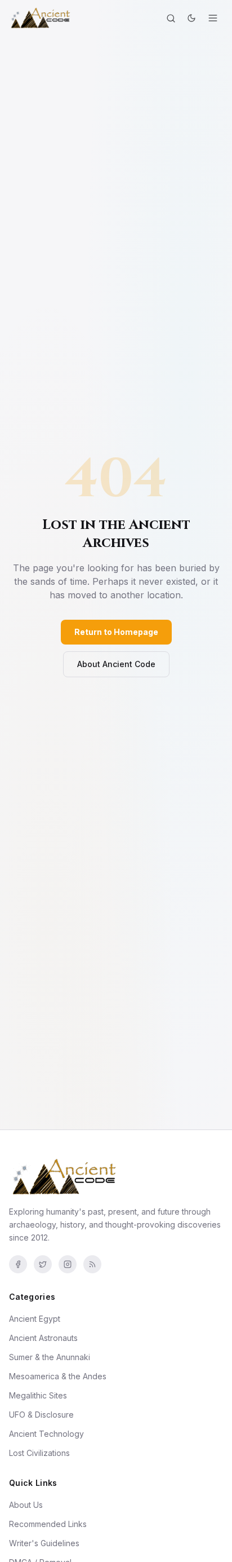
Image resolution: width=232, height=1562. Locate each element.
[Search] (171, 18)
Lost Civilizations (39, 1453)
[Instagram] (68, 1264)
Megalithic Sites (38, 1395)
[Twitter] (43, 1264)
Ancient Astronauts (43, 1338)
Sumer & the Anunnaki (49, 1357)
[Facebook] (18, 1264)
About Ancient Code (116, 664)
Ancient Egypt (34, 1318)
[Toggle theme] (191, 18)
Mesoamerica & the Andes (57, 1376)
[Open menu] (213, 18)
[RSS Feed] (92, 1264)
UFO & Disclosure (41, 1414)
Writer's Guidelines (44, 1543)
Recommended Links (48, 1524)
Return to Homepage (116, 632)
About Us (26, 1505)
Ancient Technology (46, 1434)
